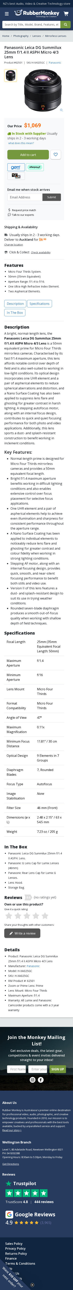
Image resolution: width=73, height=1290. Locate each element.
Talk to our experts (23, 215)
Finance (11, 1258)
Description (15, 304)
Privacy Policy (15, 1248)
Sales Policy (14, 1243)
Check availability (40, 252)
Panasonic (55, 62)
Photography (20, 36)
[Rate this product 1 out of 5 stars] (8, 916)
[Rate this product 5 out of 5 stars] (44, 916)
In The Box (15, 312)
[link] (32, 1080)
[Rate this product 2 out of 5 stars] (17, 916)
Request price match (24, 210)
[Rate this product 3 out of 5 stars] (26, 916)
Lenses (37, 36)
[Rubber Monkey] (37, 16)
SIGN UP (57, 1069)
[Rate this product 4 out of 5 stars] (35, 916)
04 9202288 (13, 1153)
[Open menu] (7, 14)
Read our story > (12, 1130)
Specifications (39, 304)
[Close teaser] (32, 1285)
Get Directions (10, 1164)
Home (5, 36)
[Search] (65, 24)
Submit (51, 197)
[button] (15, 1274)
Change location (13, 244)
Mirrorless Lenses (55, 36)
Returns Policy (16, 1253)
